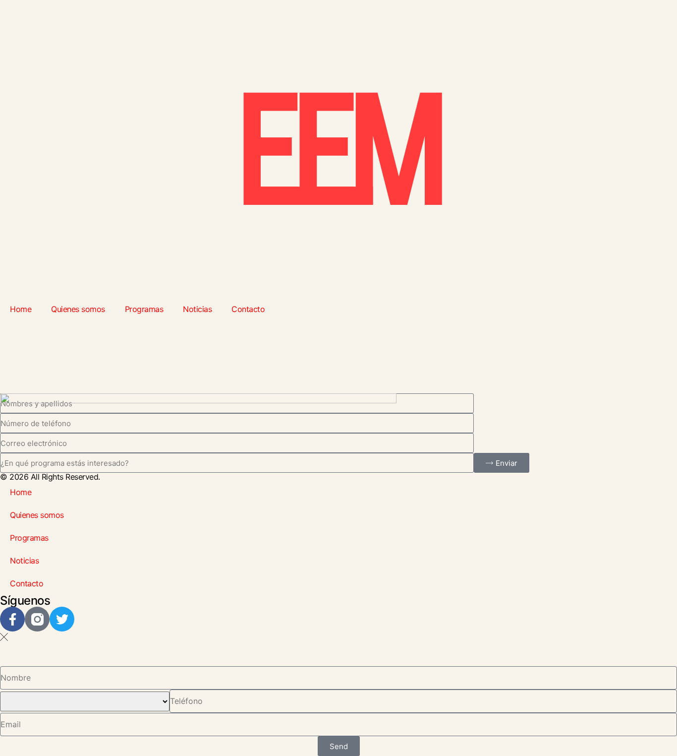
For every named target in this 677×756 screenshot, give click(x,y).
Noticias (197, 309)
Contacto (248, 309)
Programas (144, 309)
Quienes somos (78, 309)
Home (20, 309)
